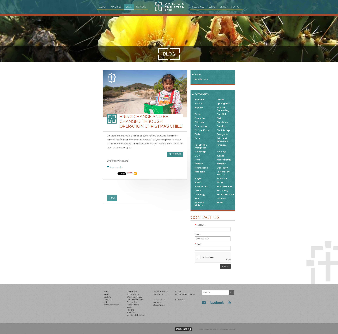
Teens (197, 190)
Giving (223, 7)
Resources (198, 7)
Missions (221, 163)
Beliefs (106, 294)
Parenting (199, 171)
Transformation (225, 194)
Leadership (108, 300)
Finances (221, 145)
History (107, 302)
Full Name (200, 225)
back (113, 198)
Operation (222, 167)
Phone (198, 234)
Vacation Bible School (136, 315)
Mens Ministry (224, 159)
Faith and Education (222, 139)
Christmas (222, 122)
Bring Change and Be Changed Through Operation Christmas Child (151, 121)
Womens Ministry (199, 203)
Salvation (222, 178)
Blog (129, 7)
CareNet (221, 114)
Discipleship (223, 130)
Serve (212, 7)
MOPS (129, 307)
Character (200, 118)
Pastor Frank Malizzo (223, 173)
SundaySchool (224, 186)
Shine (220, 182)
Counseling (200, 126)
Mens (197, 159)
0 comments (116, 167)
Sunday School (133, 302)
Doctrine (107, 297)
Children (199, 122)
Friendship (200, 151)
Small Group (201, 186)
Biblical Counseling (223, 108)
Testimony (222, 190)
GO (232, 293)
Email (198, 244)
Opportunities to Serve (184, 294)
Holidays (221, 151)
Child (219, 118)
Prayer (198, 178)
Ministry (198, 163)
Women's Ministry (134, 297)
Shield (197, 182)
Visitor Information (111, 305)
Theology (199, 194)
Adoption (199, 99)
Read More (175, 154)
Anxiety (198, 103)
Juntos (220, 155)
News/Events (160, 291)
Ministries (116, 7)
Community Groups (135, 300)
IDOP (197, 155)
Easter (197, 134)
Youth (220, 202)
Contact (236, 7)
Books (197, 114)
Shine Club (131, 312)
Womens (221, 198)
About (102, 7)
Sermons (141, 7)
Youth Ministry (133, 294)
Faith (197, 138)
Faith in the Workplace (200, 146)
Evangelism (223, 134)
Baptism (198, 107)
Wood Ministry (133, 305)
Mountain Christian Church (213, 329)
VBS (196, 198)
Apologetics (223, 103)
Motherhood (201, 167)
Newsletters (201, 79)
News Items (158, 294)
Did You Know (201, 130)
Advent (221, 99)
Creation (221, 126)
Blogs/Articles (159, 305)
